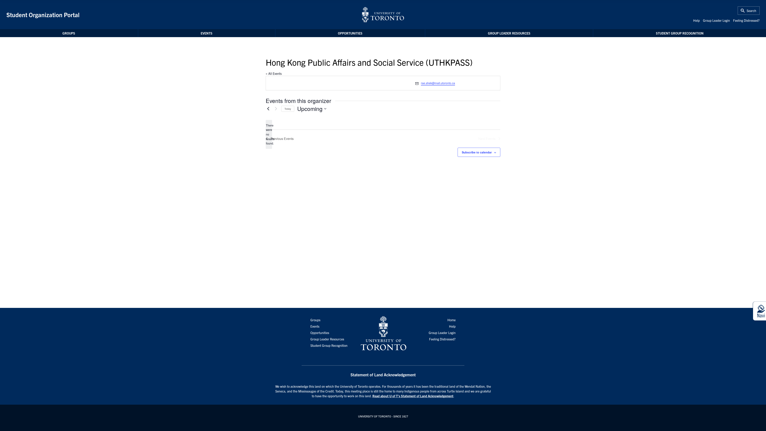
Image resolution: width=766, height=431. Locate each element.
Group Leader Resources (509, 33)
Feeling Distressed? (746, 20)
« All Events (274, 73)
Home (451, 320)
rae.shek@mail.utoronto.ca (438, 83)
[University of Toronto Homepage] (383, 333)
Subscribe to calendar (477, 152)
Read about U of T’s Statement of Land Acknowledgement (412, 396)
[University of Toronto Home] (383, 15)
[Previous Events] (268, 108)
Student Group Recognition (680, 33)
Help (696, 20)
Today (287, 108)
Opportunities (350, 33)
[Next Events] (275, 108)
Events (206, 33)
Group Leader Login (716, 20)
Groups (68, 33)
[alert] (269, 134)
